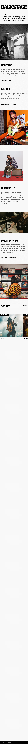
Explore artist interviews (8, 104)
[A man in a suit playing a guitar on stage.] (14, 42)
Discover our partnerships (8, 257)
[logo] (6, 6)
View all (24, 305)
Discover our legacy (7, 80)
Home (2, 742)
